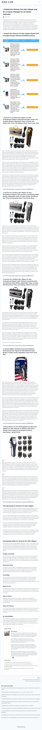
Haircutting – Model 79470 (11, 432)
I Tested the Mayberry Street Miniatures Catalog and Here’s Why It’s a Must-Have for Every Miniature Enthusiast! (21, 666)
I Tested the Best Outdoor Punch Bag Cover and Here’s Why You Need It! (17, 705)
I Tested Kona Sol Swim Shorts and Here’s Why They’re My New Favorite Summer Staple (20, 714)
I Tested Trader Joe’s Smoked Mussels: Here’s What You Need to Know (17, 662)
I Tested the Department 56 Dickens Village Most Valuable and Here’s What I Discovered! (21, 708)
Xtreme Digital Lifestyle (12, 349)
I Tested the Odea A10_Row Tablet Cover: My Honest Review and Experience (32, 680)
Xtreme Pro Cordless (11, 117)
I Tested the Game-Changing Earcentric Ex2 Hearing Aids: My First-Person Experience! (20, 717)
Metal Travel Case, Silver (26, 198)
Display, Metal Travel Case (29, 285)
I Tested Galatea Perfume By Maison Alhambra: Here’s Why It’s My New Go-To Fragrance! (20, 698)
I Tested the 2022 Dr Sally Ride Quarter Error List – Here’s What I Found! (17, 692)
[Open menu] (40, 2)
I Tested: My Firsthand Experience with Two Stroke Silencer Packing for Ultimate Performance (19, 669)
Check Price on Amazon (32, 49)
